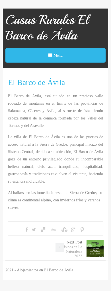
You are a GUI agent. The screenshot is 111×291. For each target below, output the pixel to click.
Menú (57, 55)
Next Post (71, 249)
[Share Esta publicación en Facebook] (26, 230)
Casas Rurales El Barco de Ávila (47, 27)
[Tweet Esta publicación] (33, 230)
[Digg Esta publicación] (53, 230)
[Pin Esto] (82, 230)
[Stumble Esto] (63, 230)
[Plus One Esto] (73, 230)
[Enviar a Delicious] (43, 230)
